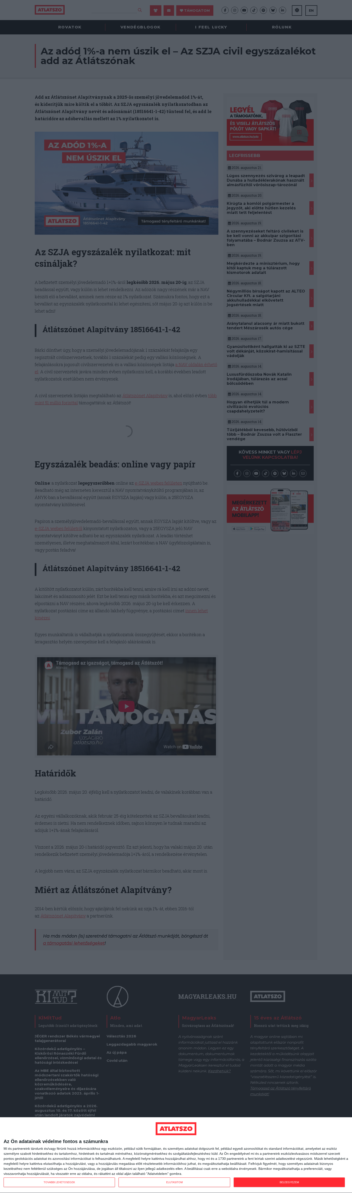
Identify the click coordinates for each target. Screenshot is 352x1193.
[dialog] (176, 1155)
